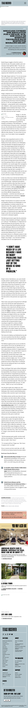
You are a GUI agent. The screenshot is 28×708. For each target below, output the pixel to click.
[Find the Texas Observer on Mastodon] (9, 634)
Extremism (5, 651)
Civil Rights (5, 642)
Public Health (5, 612)
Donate (16, 672)
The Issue (4, 581)
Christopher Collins (9, 588)
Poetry (4, 666)
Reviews (4, 663)
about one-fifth (20, 186)
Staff (16, 642)
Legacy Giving (17, 675)
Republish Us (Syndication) (20, 646)
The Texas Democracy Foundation (19, 644)
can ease (3, 107)
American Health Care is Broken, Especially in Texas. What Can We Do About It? (12, 550)
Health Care (11, 505)
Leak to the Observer (7, 674)
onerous (22, 195)
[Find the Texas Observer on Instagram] (7, 634)
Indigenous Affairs (6, 654)
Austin (6, 505)
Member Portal (18, 677)
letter (8, 310)
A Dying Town (6, 583)
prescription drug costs (7, 405)
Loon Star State (6, 657)
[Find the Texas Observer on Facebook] (3, 634)
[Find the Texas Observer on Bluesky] (12, 634)
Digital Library (18, 666)
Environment (5, 648)
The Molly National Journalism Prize (19, 651)
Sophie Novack (16, 52)
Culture (4, 645)
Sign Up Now (7, 700)
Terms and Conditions (22, 706)
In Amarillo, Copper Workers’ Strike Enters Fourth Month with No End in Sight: (15, 469)
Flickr (22, 23)
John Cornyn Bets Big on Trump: (12, 456)
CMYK (11, 706)
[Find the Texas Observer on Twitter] (5, 634)
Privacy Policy (21, 705)
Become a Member (18, 674)
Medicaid (17, 505)
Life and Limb (6, 614)
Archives (16, 662)
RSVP (3, 683)
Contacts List (5, 672)
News (24, 28)
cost (23, 153)
